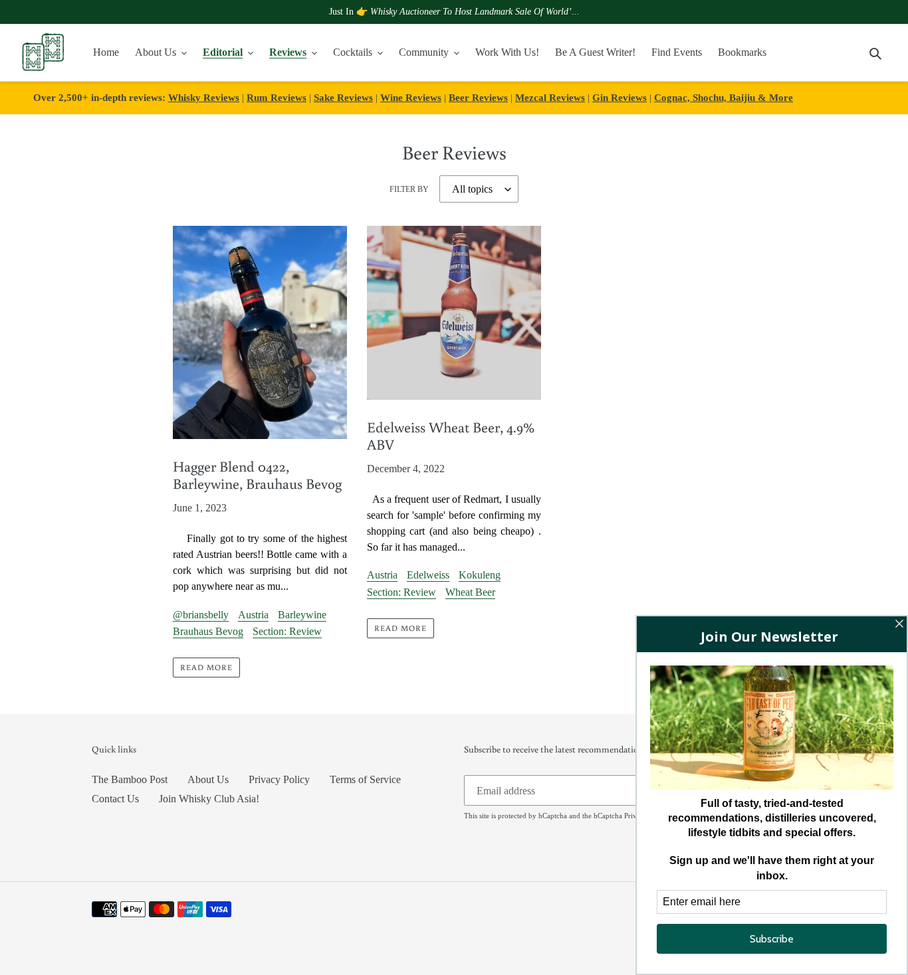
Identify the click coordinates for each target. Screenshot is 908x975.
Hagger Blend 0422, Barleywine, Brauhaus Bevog (257, 474)
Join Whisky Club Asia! (209, 798)
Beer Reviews (478, 97)
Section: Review (287, 631)
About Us (208, 779)
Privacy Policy (279, 779)
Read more (206, 667)
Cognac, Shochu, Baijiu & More (723, 97)
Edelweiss (428, 574)
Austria (253, 614)
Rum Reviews (276, 97)
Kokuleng (480, 574)
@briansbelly (201, 614)
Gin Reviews (619, 97)
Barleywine (302, 614)
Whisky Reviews (203, 97)
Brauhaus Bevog (208, 631)
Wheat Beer (470, 592)
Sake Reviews (343, 97)
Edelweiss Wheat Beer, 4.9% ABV (450, 435)
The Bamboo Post (130, 779)
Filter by (409, 189)
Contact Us (115, 798)
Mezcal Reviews (550, 97)
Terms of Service (365, 779)
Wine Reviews (410, 97)
